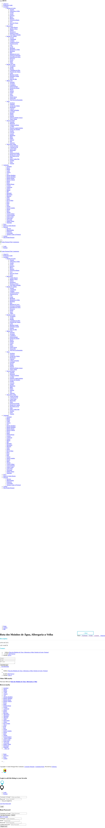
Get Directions (5, 666)
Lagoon (9, 185)
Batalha (12, 69)
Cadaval (12, 108)
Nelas (11, 151)
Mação (11, 89)
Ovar (11, 21)
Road (8, 203)
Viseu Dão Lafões (11, 144)
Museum (9, 196)
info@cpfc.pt (11, 654)
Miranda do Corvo (14, 54)
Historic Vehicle (11, 179)
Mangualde (13, 150)
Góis (11, 45)
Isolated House (10, 184)
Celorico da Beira (14, 125)
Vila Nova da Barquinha (16, 100)
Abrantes (12, 82)
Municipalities (10, 230)
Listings (5, 627)
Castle (8, 171)
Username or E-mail (5, 813)
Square (8, 209)
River (8, 202)
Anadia (12, 12)
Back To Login (4, 816)
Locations (5, 6)
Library (8, 188)
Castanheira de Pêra (15, 70)
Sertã (11, 94)
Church (8, 172)
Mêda (11, 137)
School (8, 206)
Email (1, 820)
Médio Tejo (10, 80)
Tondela (12, 160)
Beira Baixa (10, 26)
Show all (7, 748)
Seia (11, 141)
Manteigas (12, 135)
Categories (6, 165)
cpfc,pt (9, 655)
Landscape (9, 187)
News (4, 224)
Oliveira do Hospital (15, 55)
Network (5, 227)
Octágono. (54, 766)
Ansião (12, 67)
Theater (8, 212)
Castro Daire (13, 148)
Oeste (8, 101)
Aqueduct (9, 166)
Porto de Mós (13, 79)
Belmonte (12, 123)
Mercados (5, 713)
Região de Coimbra (12, 36)
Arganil (12, 37)
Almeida (12, 122)
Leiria (11, 73)
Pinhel (11, 138)
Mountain (9, 193)
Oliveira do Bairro (14, 20)
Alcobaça (12, 103)
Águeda (12, 9)
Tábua (11, 63)
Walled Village (10, 221)
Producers (9, 231)
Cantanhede (13, 39)
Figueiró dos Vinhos (15, 71)
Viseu (11, 162)
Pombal (12, 77)
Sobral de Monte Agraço (16, 117)
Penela (11, 60)
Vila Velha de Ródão (15, 35)
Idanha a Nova (13, 29)
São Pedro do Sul (14, 156)
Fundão (12, 131)
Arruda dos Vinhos (15, 106)
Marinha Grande (14, 74)
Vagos (11, 24)
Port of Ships (10, 200)
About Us (5, 3)
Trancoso (12, 142)
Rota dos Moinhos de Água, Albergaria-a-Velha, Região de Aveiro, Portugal (29, 652)
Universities (10, 233)
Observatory (6, 720)
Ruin (8, 205)
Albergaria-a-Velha (15, 11)
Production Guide (7, 5)
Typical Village (10, 213)
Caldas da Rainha (14, 110)
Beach (8, 168)
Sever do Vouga (14, 23)
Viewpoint (9, 219)
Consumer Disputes (29, 766)
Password (2, 799)
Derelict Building (11, 175)
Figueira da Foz (14, 43)
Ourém (11, 92)
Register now (4, 826)
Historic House (10, 178)
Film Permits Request (8, 237)
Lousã (11, 46)
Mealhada (12, 48)
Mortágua (12, 51)
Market (8, 190)
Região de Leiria (11, 64)
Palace (8, 199)
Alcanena (12, 83)
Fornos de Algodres (15, 129)
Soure (11, 61)
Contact (5, 236)
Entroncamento (14, 86)
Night (8, 197)
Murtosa (12, 18)
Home (4, 626)
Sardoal (12, 91)
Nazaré (12, 113)
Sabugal (12, 140)
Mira (11, 52)
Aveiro (11, 14)
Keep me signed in (7, 801)
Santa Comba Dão (14, 159)
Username (2, 818)
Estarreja (12, 15)
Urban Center (10, 216)
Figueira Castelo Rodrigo (16, 128)
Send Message (4, 665)
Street (8, 211)
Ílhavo (11, 17)
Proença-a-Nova (14, 33)
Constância (13, 85)
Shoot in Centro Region (9, 225)
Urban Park (10, 218)
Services (9, 228)
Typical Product (11, 215)
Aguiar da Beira (14, 145)
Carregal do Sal (14, 147)
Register (5, 247)
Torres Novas (13, 97)
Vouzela (12, 163)
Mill (8, 191)
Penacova (12, 58)
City (8, 174)
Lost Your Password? (5, 803)
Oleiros (12, 30)
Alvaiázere (12, 66)
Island (8, 182)
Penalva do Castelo (15, 154)
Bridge (8, 169)
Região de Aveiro (11, 8)
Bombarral (12, 107)
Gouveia (12, 132)
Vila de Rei (13, 98)
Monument (9, 194)
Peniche (12, 116)
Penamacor (13, 32)
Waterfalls (9, 222)
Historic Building (11, 177)
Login (4, 246)
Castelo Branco (14, 27)
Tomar (11, 95)
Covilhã (12, 126)
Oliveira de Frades (14, 153)
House (8, 181)
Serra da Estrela (11, 120)
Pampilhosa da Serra (15, 57)
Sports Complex (11, 208)
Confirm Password (5, 824)
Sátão (11, 157)
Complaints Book (39, 766)
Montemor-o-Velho (15, 49)
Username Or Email (5, 797)
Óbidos (12, 114)
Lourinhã (12, 111)
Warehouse (6, 745)
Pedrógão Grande (14, 76)
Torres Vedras (13, 119)
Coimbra (12, 40)
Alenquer (12, 104)
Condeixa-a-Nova (14, 42)
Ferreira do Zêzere (14, 88)
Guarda (12, 134)
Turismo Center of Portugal (14, 234)
